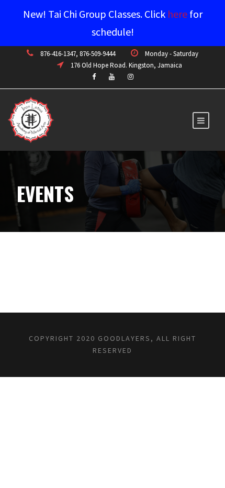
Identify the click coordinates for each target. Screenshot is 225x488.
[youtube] (112, 76)
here (177, 13)
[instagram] (130, 76)
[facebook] (94, 76)
